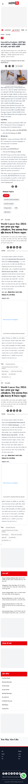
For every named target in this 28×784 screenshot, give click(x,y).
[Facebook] (8, 247)
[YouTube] (9, 773)
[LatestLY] (13, 4)
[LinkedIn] (14, 773)
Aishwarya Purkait (5, 61)
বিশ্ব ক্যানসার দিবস (12, 374)
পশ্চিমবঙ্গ (22, 30)
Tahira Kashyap (5, 371)
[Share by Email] (20, 247)
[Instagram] (11, 773)
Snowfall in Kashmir (8, 204)
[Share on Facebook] (13, 186)
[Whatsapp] (14, 247)
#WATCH (3, 123)
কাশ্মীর (16, 208)
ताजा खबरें (5, 573)
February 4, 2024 (16, 133)
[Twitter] (11, 247)
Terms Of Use (10, 777)
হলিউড (19, 757)
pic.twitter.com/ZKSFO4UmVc (10, 149)
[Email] (20, 773)
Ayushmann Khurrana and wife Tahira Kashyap (10, 367)
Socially (17, 30)
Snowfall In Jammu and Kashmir (11, 200)
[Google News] (17, 773)
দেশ (26, 30)
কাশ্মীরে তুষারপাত (7, 212)
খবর (2, 38)
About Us (4, 777)
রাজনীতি (3, 754)
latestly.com (8, 183)
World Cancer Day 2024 (16, 371)
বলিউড (19, 754)
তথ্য (2, 757)
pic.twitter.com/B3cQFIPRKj (18, 130)
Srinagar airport (7, 208)
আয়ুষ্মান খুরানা (4, 374)
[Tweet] (16, 186)
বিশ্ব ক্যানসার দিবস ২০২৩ (6, 377)
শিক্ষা (2, 759)
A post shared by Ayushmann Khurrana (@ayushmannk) (15, 334)
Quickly (8, 30)
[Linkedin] (17, 247)
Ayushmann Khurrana (10, 364)
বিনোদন (19, 752)
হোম (2, 220)
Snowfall (6, 195)
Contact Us (17, 777)
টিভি (19, 759)
